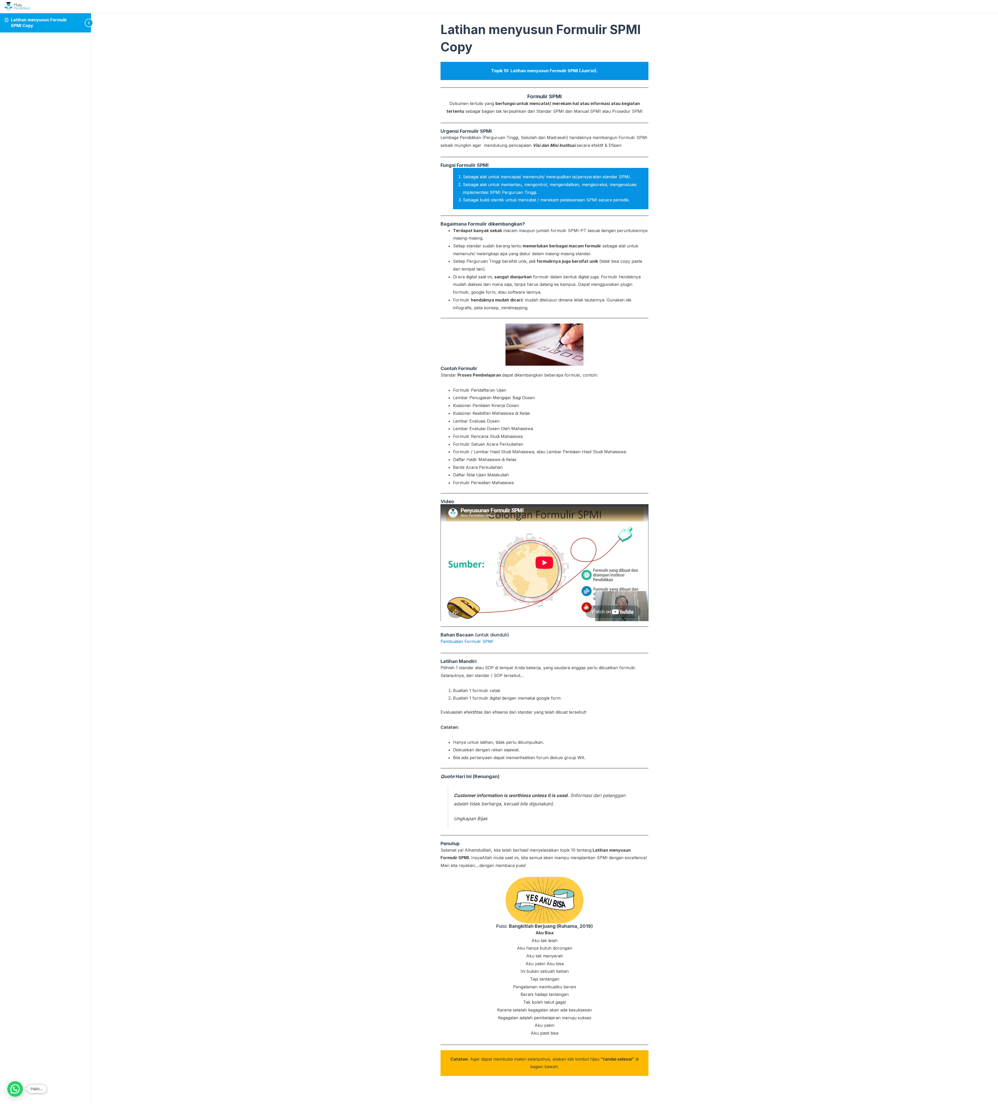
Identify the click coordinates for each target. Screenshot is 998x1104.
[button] (15, 1089)
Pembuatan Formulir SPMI (467, 641)
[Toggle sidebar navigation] (80, 22)
